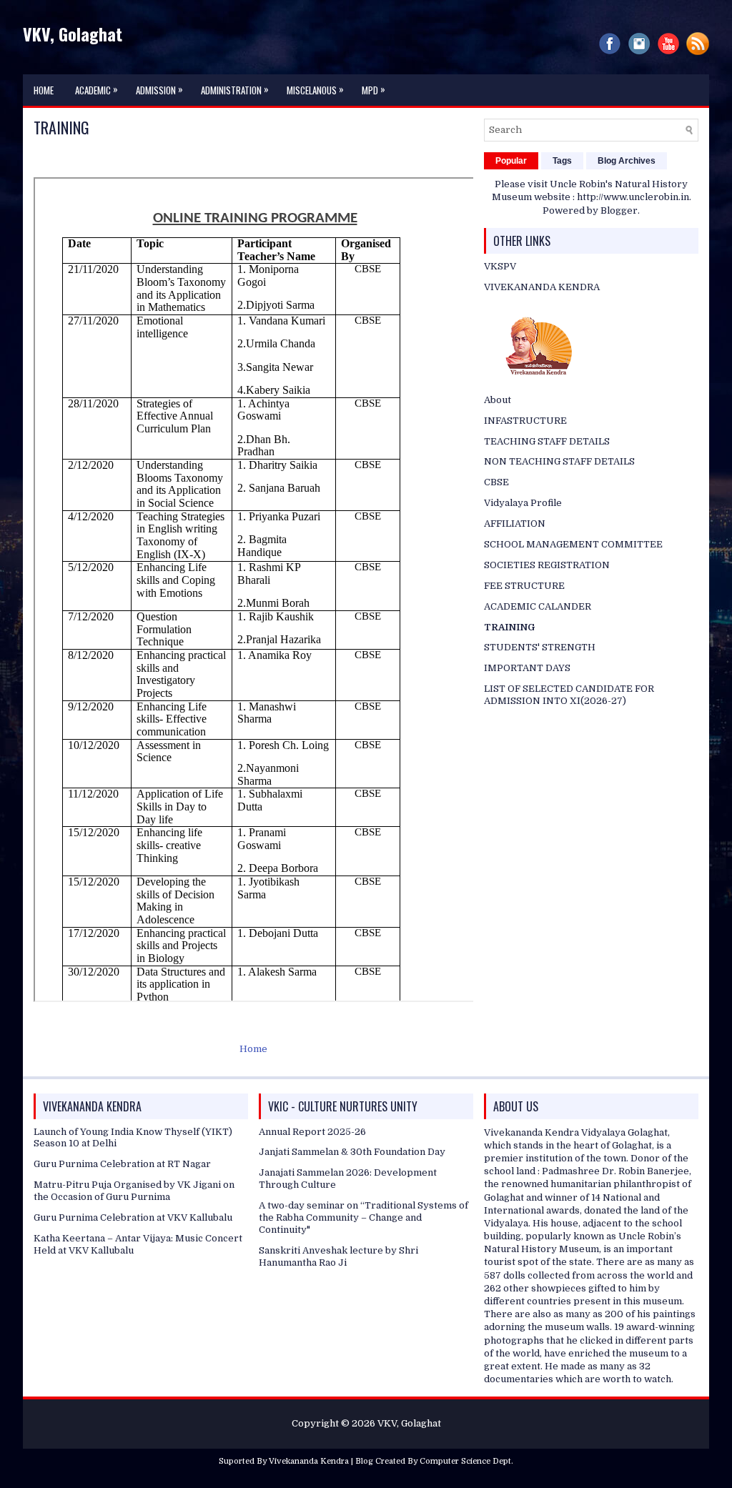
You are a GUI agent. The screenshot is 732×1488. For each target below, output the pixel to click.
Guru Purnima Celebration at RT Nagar (122, 1164)
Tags (562, 161)
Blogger (619, 210)
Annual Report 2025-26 (312, 1131)
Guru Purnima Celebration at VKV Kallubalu (133, 1217)
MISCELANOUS (315, 89)
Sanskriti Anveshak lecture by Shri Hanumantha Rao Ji (338, 1256)
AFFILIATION (514, 523)
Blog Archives (627, 161)
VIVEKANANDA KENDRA (542, 287)
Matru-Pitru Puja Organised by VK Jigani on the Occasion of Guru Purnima (134, 1190)
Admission (159, 89)
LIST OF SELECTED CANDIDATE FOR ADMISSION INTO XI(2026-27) (569, 694)
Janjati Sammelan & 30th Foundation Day (352, 1151)
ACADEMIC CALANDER (537, 606)
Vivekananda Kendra (309, 1461)
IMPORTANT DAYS (527, 668)
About (497, 400)
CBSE (496, 482)
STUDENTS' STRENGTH (539, 647)
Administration (235, 89)
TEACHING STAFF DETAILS (547, 441)
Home (44, 90)
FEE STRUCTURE (524, 585)
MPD (373, 89)
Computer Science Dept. (466, 1461)
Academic (96, 89)
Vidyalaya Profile (523, 502)
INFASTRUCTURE (525, 420)
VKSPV (500, 266)
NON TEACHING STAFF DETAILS (559, 461)
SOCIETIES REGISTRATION (547, 565)
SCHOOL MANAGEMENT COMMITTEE (573, 544)
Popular (511, 161)
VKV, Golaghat (72, 33)
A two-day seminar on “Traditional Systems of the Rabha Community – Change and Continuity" (363, 1217)
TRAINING (61, 127)
